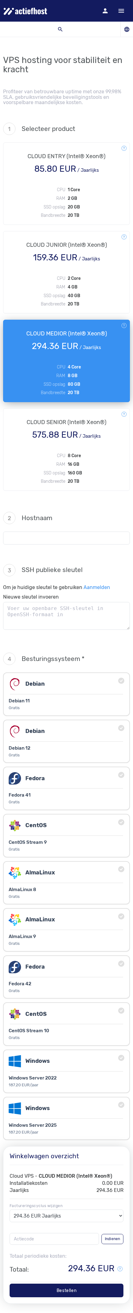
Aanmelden (97, 587)
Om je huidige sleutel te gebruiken (56, 587)
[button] (105, 11)
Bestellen (66, 1290)
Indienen (112, 1239)
